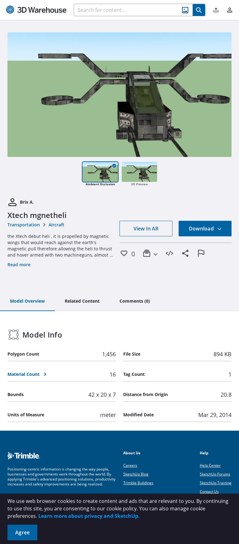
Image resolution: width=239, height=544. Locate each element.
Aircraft (56, 225)
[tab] (27, 301)
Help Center (210, 465)
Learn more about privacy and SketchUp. (89, 516)
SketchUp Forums (215, 474)
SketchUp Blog (135, 474)
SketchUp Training (216, 482)
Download (202, 228)
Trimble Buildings (138, 482)
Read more (18, 264)
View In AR (146, 228)
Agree (22, 532)
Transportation (23, 225)
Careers (130, 465)
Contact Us (209, 491)
